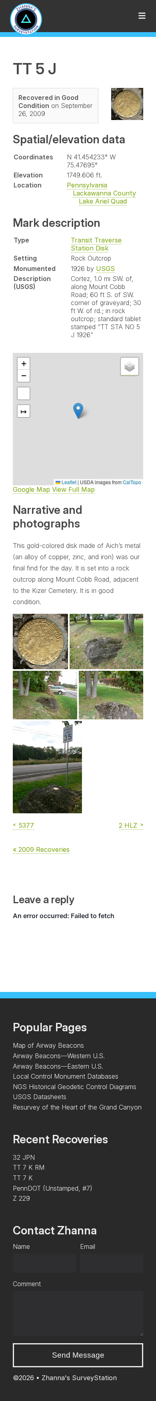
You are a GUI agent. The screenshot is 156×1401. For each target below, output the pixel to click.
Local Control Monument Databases (65, 1076)
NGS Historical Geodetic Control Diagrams (74, 1087)
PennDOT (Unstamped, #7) (52, 1188)
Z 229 (21, 1198)
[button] (78, 411)
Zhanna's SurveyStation (79, 1378)
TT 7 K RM (28, 1167)
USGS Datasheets (39, 1097)
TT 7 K (23, 1178)
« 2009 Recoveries (41, 849)
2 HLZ (128, 825)
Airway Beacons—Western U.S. (59, 1056)
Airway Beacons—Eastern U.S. (58, 1066)
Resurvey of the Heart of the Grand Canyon (77, 1107)
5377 (26, 825)
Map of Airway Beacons (48, 1045)
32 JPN (24, 1157)
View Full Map (73, 489)
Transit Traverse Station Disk (96, 244)
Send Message (78, 1355)
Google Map (31, 489)
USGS (105, 269)
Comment (27, 1284)
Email (87, 1246)
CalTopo (132, 482)
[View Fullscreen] (24, 393)
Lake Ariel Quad (103, 201)
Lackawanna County (104, 193)
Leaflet (68, 482)
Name (21, 1246)
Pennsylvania (87, 185)
